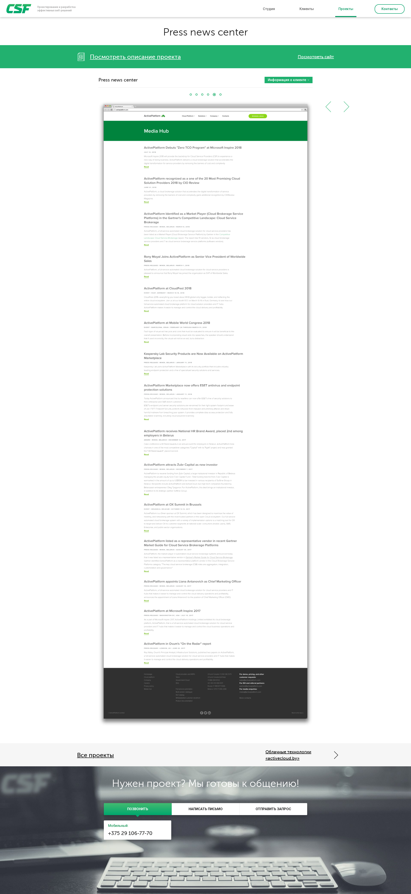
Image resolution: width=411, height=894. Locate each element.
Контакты (389, 9)
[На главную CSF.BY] (18, 8)
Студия (269, 9)
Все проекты (95, 755)
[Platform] (196, 94)
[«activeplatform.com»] (191, 94)
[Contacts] (220, 94)
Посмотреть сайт (316, 56)
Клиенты (306, 9)
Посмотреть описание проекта (135, 56)
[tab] (138, 809)
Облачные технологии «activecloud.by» (288, 755)
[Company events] (208, 94)
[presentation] (138, 809)
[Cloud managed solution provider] (202, 94)
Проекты (345, 9)
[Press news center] (214, 94)
